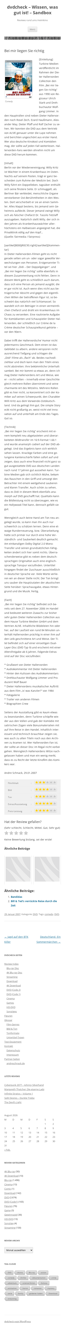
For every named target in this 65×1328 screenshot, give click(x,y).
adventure (12, 1283)
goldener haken (36, 1293)
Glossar (8, 1020)
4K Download (13, 985)
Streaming (12, 976)
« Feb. (7, 1149)
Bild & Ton (11, 1028)
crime (53, 1277)
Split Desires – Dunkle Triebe (19, 1098)
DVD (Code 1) (13, 994)
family (20, 1293)
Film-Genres (12, 1024)
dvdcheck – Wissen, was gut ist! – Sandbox (32, 9)
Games (10, 1002)
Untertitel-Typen (15, 1037)
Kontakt (8, 1046)
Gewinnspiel (10, 1214)
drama (20, 1272)
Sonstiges (11, 1011)
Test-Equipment (12, 1041)
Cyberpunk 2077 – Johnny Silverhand (24, 1085)
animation (12, 1288)
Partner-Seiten (12, 1059)
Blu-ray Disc (12, 968)
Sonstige (9, 1223)
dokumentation (39, 1277)
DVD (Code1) (11, 1201)
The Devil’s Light (12, 1102)
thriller (23, 1277)
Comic (7, 1188)
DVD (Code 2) (13, 989)
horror (25, 1288)
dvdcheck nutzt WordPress (17, 1321)
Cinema (10, 998)
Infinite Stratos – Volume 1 (18, 1093)
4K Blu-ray (9, 1171)
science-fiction (29, 1283)
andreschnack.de (15, 1063)
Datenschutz (13, 1050)
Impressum (12, 1054)
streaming (12, 1298)
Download (12, 981)
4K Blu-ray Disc (14, 972)
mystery (50, 1288)
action (43, 1272)
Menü (32, 29)
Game (7, 1210)
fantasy (44, 1283)
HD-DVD (10, 1007)
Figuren (8, 1015)
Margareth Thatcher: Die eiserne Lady (24, 1089)
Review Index (11, 964)
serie (10, 1293)
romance (38, 1288)
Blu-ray (8, 1180)
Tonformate (12, 1033)
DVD (35, 914)
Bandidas (16, 896)
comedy (49, 914)
